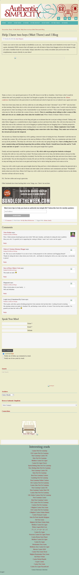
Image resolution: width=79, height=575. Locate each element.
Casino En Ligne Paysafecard (40, 566)
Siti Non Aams (39, 520)
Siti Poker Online (39, 556)
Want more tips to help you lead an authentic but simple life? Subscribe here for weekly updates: (39, 208)
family (49, 220)
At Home (25, 23)
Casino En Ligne (39, 532)
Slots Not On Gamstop (39, 473)
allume (45, 220)
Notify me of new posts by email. (14, 358)
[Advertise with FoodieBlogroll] (51, 385)
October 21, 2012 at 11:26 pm (10, 301)
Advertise (44, 569)
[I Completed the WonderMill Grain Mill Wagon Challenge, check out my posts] (29, 434)
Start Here (17, 23)
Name (29, 323)
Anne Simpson (19, 39)
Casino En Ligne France (39, 463)
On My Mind (45, 23)
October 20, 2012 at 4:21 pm (10, 270)
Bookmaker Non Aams (39, 544)
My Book (64, 23)
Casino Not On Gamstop (39, 451)
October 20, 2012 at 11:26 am (10, 251)
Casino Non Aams (39, 564)
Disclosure (39, 569)
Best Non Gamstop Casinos (39, 475)
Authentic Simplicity (22, 12)
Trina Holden (7, 232)
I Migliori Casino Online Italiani (39, 512)
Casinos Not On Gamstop (39, 505)
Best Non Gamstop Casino (39, 500)
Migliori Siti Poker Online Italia (39, 522)
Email (29, 327)
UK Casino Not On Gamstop (39, 453)
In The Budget (35, 23)
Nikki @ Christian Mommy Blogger (14, 249)
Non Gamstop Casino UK (39, 455)
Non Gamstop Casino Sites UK (39, 490)
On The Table (55, 23)
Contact (34, 569)
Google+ (2, 572)
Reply (5, 243)
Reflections (31, 220)
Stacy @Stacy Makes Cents (11, 268)
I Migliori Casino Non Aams (39, 507)
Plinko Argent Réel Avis (39, 527)
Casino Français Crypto (39, 515)
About (9, 23)
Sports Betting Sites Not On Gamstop (39, 465)
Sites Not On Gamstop (39, 458)
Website (29, 330)
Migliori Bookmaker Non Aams (39, 554)
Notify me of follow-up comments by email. (17, 356)
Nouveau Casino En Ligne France (39, 534)
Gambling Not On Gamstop (39, 478)
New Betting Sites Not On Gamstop (39, 468)
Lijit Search (5, 372)
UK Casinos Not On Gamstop (39, 483)
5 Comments (8, 220)
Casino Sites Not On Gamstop (39, 485)
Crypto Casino (39, 561)
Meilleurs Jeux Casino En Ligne (39, 547)
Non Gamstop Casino (39, 497)
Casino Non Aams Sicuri (39, 552)
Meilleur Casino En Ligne (39, 460)
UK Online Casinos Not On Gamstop (39, 495)
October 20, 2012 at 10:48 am (10, 234)
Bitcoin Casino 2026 (39, 549)
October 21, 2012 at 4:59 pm (10, 284)
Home (4, 23)
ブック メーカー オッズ (39, 529)
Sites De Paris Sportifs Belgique (39, 517)
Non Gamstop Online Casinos (39, 480)
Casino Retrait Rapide (39, 559)
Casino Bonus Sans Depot (39, 537)
